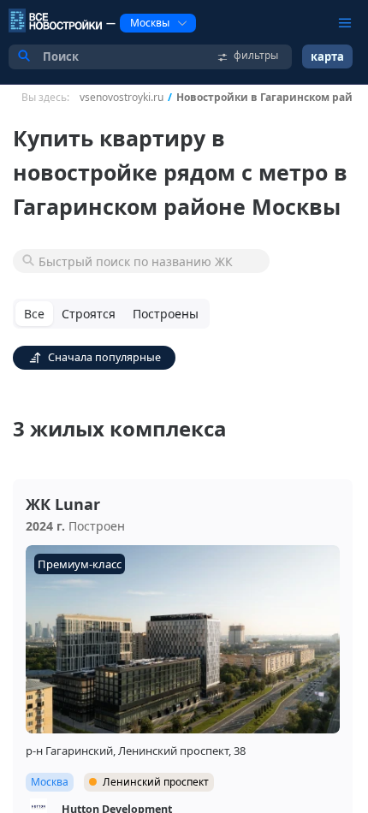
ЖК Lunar (63, 504)
